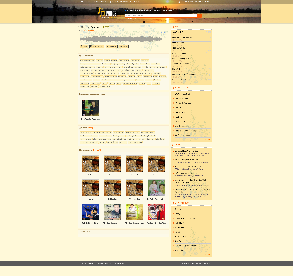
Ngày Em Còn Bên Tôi (135, 142)
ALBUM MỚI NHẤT (182, 203)
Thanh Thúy (130, 80)
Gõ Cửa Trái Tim (179, 48)
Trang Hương (84, 83)
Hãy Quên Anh (178, 43)
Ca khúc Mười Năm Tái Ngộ (186, 151)
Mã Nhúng (113, 46)
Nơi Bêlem (179, 117)
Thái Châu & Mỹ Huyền (109, 80)
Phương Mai (122, 76)
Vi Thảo (118, 83)
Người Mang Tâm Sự (134, 139)
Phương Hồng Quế (111, 76)
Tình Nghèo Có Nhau (147, 132)
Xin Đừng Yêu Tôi (118, 136)
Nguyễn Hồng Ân (100, 73)
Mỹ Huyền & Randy (128, 70)
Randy (155, 76)
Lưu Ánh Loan (84, 86)
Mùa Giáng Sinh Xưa (132, 136)
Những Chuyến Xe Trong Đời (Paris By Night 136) (95, 132)
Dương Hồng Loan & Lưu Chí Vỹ (90, 64)
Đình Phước (145, 60)
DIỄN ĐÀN (115, 2)
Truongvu (112, 175)
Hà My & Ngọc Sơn (132, 64)
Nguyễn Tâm (125, 73)
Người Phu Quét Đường (182, 37)
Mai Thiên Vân (95, 70)
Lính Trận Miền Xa (179, 80)
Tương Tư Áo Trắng (180, 64)
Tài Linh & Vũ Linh (86, 80)
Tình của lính (134, 199)
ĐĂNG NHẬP (199, 2)
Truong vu (157, 175)
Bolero (90, 175)
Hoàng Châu (155, 64)
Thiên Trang (140, 80)
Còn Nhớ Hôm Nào (148, 139)
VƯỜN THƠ (124, 2)
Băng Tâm (99, 60)
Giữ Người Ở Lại (118, 132)
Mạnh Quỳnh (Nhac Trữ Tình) (111, 70)
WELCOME (187, 2)
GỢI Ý (177, 27)
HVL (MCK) (179, 223)
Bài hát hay (112, 199)
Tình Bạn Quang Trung (132, 132)
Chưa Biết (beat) (124, 60)
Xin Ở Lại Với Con (182, 135)
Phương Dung (84, 76)
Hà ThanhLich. (144, 64)
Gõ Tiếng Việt (132, 19)
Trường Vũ (107, 27)
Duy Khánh (105, 64)
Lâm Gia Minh (153, 67)
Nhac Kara (179, 250)
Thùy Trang (148, 80)
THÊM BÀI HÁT (135, 2)
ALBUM (169, 11)
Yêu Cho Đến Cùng (183, 103)
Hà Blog (122, 64)
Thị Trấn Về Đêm (112, 142)
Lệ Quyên (163, 67)
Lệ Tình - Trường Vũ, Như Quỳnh (156, 199)
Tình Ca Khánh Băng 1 (90, 223)
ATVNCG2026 (180, 237)
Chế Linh (114, 60)
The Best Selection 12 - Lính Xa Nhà (112, 223)
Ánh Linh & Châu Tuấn (87, 60)
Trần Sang (157, 80)
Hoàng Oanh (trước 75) (87, 67)
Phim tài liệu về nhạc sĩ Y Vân (188, 166)
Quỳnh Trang (148, 76)
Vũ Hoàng (142, 83)
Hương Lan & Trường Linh (113, 67)
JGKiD (177, 232)
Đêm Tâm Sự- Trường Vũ (90, 119)
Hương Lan (156, 83)
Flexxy (177, 214)
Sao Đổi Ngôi (177, 32)
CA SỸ (153, 11)
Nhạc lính (134, 175)
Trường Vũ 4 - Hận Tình (156, 223)
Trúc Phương (89, 30)
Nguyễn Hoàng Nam (86, 73)
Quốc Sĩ (139, 76)
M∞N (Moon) (180, 227)
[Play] (82, 32)
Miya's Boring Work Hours (185, 246)
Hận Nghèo (122, 142)
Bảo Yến (107, 60)
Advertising (185, 263)
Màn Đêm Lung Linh (183, 126)
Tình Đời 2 (102, 142)
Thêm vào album (98, 46)
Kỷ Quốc (145, 67)
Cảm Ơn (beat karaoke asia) (102, 139)
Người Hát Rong (148, 70)
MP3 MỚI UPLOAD (182, 88)
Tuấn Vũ (104, 83)
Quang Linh (131, 76)
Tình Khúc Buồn (181, 99)
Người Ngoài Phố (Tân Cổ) (88, 142)
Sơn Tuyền (162, 76)
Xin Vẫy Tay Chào (85, 139)
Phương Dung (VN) (97, 76)
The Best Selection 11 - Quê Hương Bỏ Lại (134, 223)
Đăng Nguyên (135, 60)
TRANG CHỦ (87, 2)
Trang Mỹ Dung (95, 83)
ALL (128, 11)
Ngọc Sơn (94, 86)
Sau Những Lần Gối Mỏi (148, 136)
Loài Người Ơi (181, 112)
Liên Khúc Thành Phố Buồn (88, 136)
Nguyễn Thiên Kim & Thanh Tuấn (140, 73)
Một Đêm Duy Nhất (182, 94)
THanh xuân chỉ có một (185, 218)
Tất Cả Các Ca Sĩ (104, 86)
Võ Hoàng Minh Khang (130, 83)
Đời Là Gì (176, 69)
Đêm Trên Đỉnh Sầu (105, 136)
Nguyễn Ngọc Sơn (113, 73)
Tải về (85, 46)
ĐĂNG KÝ (208, 2)
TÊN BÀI (135, 11)
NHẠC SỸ (161, 11)
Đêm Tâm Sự (160, 139)
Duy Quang (114, 64)
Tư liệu (178, 144)
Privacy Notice (196, 263)
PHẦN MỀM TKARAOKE (101, 2)
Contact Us (207, 263)
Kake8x (178, 241)
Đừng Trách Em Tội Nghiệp (183, 74)
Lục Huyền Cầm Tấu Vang (185, 131)
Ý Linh (149, 83)
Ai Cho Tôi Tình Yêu (89, 27)
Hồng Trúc (99, 67)
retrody (178, 209)
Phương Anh (157, 73)
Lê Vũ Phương (84, 70)
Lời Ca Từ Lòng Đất (180, 59)
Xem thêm (207, 139)
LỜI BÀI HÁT (144, 11)
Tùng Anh (112, 83)
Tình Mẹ (178, 108)
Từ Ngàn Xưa (180, 121)
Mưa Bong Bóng (179, 53)
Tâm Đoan (96, 80)
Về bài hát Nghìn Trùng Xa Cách (188, 160)
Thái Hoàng (121, 80)
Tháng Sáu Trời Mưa (183, 173)
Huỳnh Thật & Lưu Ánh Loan (132, 67)
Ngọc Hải (138, 70)
